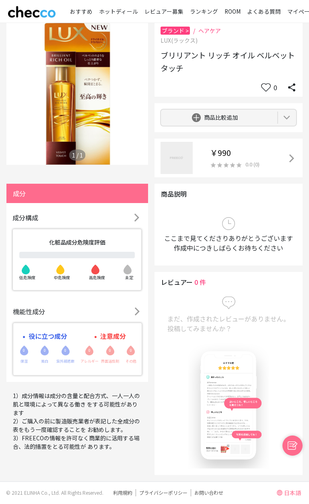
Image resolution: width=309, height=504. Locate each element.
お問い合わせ (208, 492)
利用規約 (122, 492)
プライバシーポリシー (163, 492)
